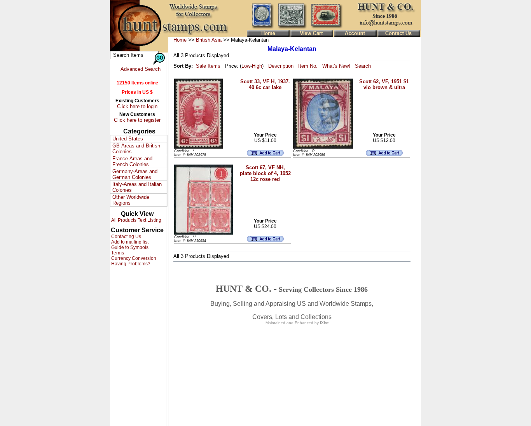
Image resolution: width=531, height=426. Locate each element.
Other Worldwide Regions (130, 200)
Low (245, 66)
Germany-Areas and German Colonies (134, 174)
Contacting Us (125, 236)
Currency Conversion (133, 258)
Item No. (308, 66)
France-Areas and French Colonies (132, 161)
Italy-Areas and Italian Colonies (137, 187)
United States (127, 139)
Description (280, 66)
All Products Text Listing (135, 220)
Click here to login (137, 106)
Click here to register (137, 120)
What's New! (336, 66)
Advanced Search (141, 69)
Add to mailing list (129, 242)
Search (363, 66)
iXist (324, 323)
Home (180, 40)
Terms (117, 253)
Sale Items (208, 66)
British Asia (209, 40)
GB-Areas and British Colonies (136, 148)
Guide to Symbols (129, 247)
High (257, 66)
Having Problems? (130, 263)
